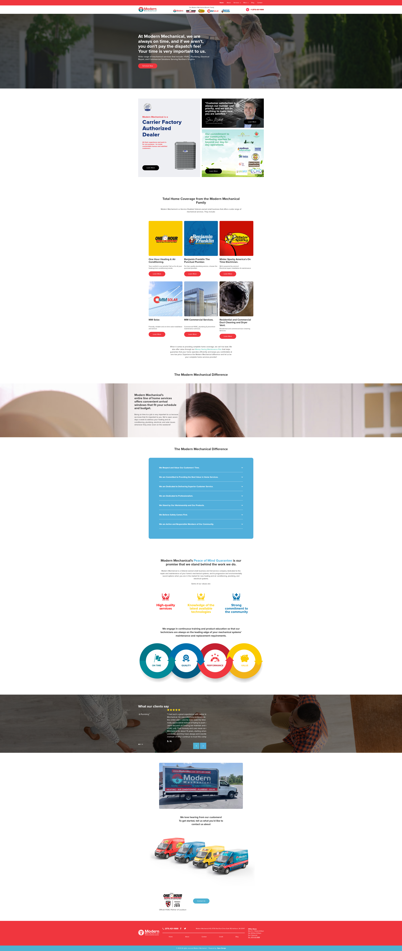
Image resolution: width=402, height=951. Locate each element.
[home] (147, 9)
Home (222, 3)
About (229, 3)
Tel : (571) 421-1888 (254, 937)
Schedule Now (147, 66)
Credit (221, 937)
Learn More (151, 168)
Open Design (221, 948)
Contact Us (201, 901)
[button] (237, 3)
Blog (252, 3)
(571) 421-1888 (170, 929)
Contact (259, 3)
